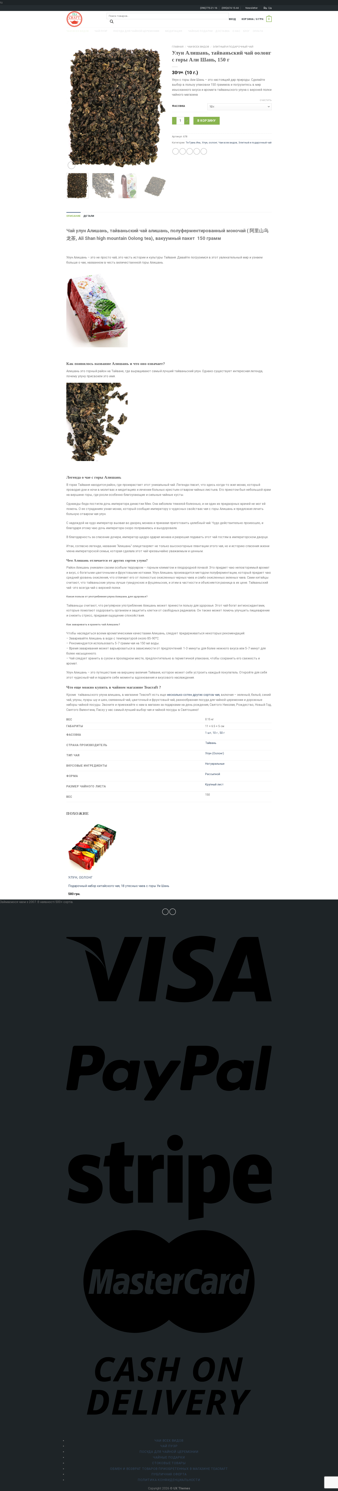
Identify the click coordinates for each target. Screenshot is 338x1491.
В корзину (206, 120)
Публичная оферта (169, 1474)
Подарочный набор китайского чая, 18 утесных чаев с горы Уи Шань (118, 886)
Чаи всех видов (198, 46)
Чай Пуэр (168, 1446)
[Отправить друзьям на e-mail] (189, 151)
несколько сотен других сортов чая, (193, 695)
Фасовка (178, 106)
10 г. (215, 733)
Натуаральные (215, 763)
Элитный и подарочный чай (233, 46)
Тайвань (210, 743)
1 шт (208, 733)
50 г (222, 733)
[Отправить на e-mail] (172, 911)
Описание (73, 215)
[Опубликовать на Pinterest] (196, 151)
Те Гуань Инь (193, 142)
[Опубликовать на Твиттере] (182, 151)
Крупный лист (214, 784)
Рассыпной (212, 774)
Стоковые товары (169, 1463)
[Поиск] (112, 22)
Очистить (266, 100)
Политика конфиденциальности (169, 1480)
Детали (88, 215)
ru (265, 8)
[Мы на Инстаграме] (165, 911)
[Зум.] (71, 165)
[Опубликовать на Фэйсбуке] (175, 151)
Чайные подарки (169, 1457)
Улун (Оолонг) (214, 753)
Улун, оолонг (209, 142)
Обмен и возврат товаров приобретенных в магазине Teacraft (169, 1469)
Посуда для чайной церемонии (169, 1452)
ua (270, 8)
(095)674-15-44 (230, 7)
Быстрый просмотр (84, 896)
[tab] (73, 216)
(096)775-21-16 (208, 7)
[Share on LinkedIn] (203, 151)
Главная (177, 46)
